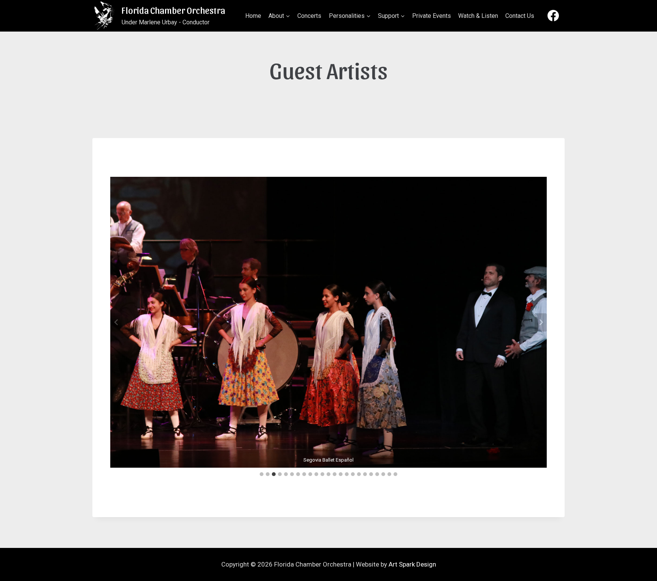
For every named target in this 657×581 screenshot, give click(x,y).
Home (253, 15)
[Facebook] (553, 15)
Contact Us (519, 15)
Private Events (431, 15)
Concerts (309, 15)
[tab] (261, 474)
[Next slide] (541, 322)
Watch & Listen (478, 15)
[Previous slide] (116, 322)
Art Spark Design (412, 564)
